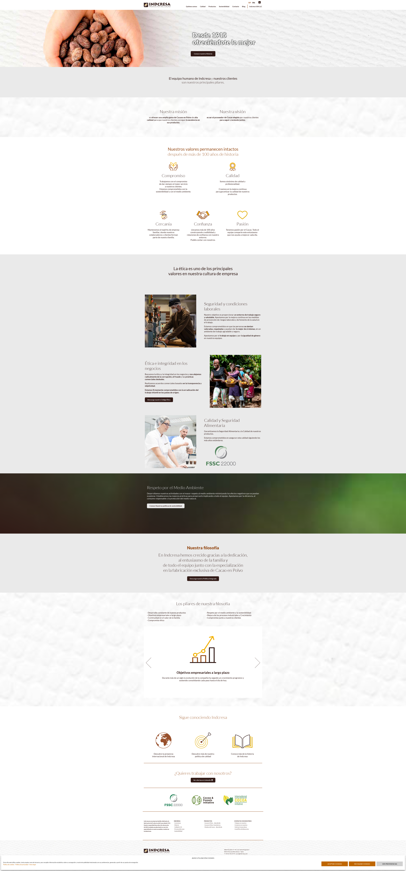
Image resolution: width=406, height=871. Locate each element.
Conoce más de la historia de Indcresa (242, 755)
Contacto (235, 6)
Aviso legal (32, 864)
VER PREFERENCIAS (389, 864)
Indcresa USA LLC (255, 6)
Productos (212, 6)
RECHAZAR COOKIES (362, 864)
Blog (243, 6)
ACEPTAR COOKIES (335, 864)
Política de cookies (8, 864)
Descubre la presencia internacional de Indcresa (163, 755)
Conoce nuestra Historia (203, 54)
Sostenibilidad (224, 6)
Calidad (203, 6)
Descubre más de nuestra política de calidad (203, 755)
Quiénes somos (191, 6)
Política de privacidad (21, 864)
